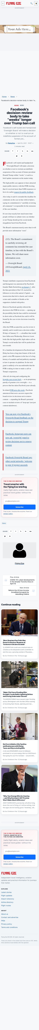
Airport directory (7, 899)
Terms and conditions (9, 927)
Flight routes (6, 905)
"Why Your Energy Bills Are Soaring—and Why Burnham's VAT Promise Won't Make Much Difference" (16, 798)
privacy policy (8, 514)
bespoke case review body (12, 379)
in (27, 151)
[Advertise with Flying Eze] (19, 29)
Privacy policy (6, 924)
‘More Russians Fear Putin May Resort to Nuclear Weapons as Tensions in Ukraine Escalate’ (14, 642)
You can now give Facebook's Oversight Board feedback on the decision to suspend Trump (19, 418)
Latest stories (6, 892)
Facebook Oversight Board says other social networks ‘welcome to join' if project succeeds (19, 461)
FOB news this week (17, 390)
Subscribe (20, 507)
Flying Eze (11, 143)
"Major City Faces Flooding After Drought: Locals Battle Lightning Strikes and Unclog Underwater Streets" (18, 694)
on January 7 (26, 287)
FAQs (3, 921)
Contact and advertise (9, 917)
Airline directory (7, 902)
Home (4, 97)
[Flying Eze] (13, 3)
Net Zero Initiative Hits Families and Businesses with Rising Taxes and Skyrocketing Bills (14, 746)
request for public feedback (23, 192)
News (12, 97)
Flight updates (6, 896)
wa (32, 151)
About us (4, 914)
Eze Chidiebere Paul (11, 656)
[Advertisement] (19, 71)
